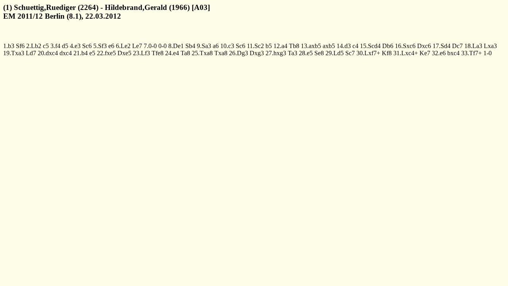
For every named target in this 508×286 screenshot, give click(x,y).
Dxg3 (257, 53)
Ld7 (31, 53)
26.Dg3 (238, 53)
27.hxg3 (276, 53)
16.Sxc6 (405, 46)
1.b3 (8, 46)
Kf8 (387, 53)
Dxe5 (124, 53)
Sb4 (190, 46)
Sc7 (350, 53)
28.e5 (306, 53)
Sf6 (20, 46)
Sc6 (87, 46)
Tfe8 (158, 53)
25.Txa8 (202, 53)
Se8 (319, 53)
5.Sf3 (100, 46)
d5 (65, 46)
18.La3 (473, 46)
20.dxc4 (48, 53)
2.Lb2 (33, 46)
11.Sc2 (255, 46)
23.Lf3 (141, 53)
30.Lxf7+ (368, 53)
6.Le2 (123, 46)
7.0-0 (150, 46)
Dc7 (457, 46)
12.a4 (280, 46)
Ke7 (424, 53)
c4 (355, 46)
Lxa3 (490, 46)
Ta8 (185, 53)
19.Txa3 (13, 53)
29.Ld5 (334, 53)
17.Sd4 (441, 46)
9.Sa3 (204, 46)
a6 (216, 46)
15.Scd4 (370, 46)
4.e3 (75, 46)
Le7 (137, 46)
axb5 (329, 46)
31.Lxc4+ (405, 53)
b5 (269, 46)
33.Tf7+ (471, 53)
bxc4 (453, 53)
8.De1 (176, 46)
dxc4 (66, 53)
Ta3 (292, 53)
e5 (92, 53)
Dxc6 (424, 46)
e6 (111, 46)
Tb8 (294, 46)
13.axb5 (311, 46)
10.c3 (227, 46)
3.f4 (55, 46)
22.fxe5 (106, 53)
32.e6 (439, 53)
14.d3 (344, 46)
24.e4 (172, 53)
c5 (46, 46)
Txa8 (220, 53)
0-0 (162, 46)
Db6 (387, 46)
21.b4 (80, 53)
